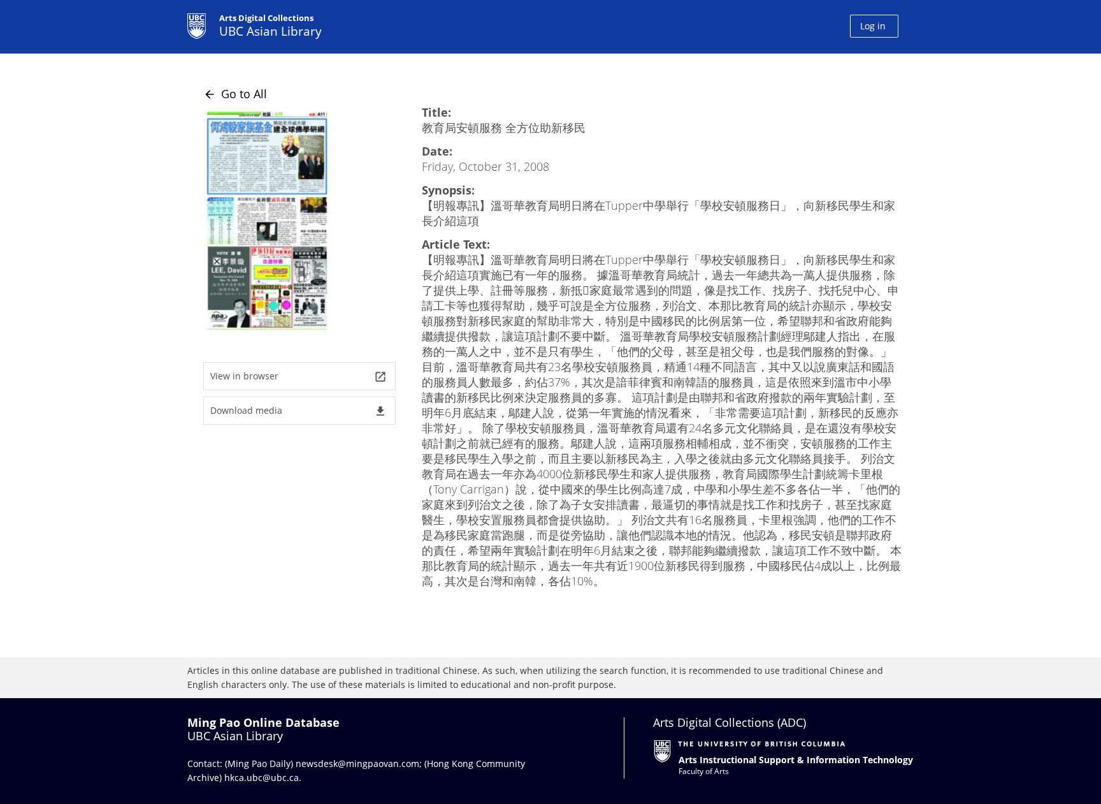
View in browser (298, 376)
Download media (298, 411)
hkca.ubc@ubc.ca (261, 777)
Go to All (235, 93)
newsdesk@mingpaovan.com (357, 763)
